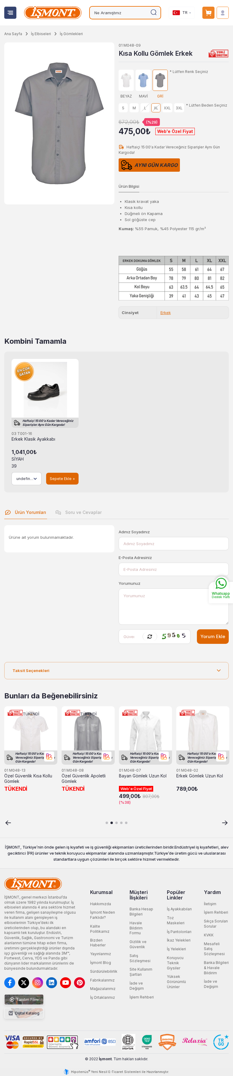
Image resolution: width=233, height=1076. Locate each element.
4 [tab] (121, 823)
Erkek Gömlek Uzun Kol (199, 775)
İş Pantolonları (179, 931)
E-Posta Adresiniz (135, 557)
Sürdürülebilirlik (103, 971)
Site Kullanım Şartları (141, 972)
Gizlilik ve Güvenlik (138, 944)
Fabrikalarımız (102, 980)
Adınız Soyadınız (134, 531)
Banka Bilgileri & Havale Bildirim (216, 967)
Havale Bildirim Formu (136, 928)
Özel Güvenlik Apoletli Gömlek (84, 778)
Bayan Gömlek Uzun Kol (143, 775)
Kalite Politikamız (100, 929)
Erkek (165, 312)
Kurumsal (101, 892)
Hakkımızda (100, 904)
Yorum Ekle (213, 636)
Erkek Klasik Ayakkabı (33, 439)
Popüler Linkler (176, 895)
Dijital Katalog (26, 1013)
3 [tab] (116, 823)
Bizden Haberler (98, 943)
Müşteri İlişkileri (139, 895)
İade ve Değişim (137, 986)
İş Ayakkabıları (179, 909)
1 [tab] (107, 823)
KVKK (209, 935)
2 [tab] (111, 823)
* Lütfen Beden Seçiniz (206, 105)
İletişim (210, 904)
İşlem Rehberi (142, 997)
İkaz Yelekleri (179, 940)
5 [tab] (126, 823)
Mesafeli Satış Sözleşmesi (214, 949)
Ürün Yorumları (30, 512)
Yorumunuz (129, 583)
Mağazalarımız (103, 988)
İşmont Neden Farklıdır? (102, 915)
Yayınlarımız (100, 954)
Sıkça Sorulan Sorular (216, 924)
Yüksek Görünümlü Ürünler (176, 981)
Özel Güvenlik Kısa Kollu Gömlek (28, 778)
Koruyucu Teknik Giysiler (175, 962)
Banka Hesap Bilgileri (141, 911)
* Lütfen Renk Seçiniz (189, 72)
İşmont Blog (100, 962)
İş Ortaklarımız (102, 997)
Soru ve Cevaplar (83, 512)
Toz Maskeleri (175, 920)
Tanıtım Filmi (27, 999)
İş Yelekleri (176, 949)
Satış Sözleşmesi (140, 958)
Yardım (212, 892)
